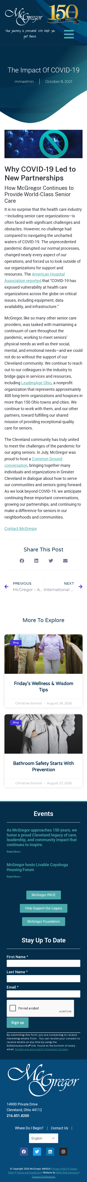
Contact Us (59, 1128)
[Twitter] (37, 1152)
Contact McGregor (20, 528)
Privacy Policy (60, 1168)
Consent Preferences (43, 1176)
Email (13, 987)
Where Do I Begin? (29, 1128)
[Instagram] (63, 1152)
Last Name (17, 972)
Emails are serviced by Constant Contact (41, 1049)
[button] (22, 561)
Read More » (14, 851)
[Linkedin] (50, 1152)
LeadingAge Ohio (36, 382)
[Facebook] (24, 1152)
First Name (17, 957)
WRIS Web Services (67, 1172)
